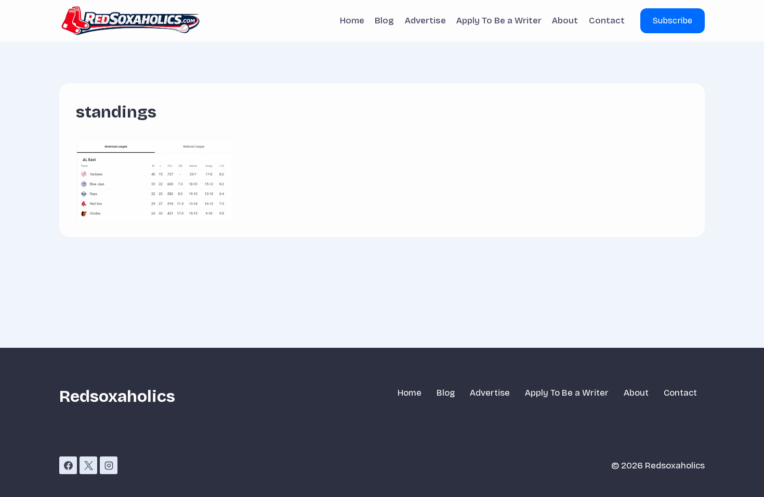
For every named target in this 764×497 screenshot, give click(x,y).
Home (352, 20)
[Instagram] (108, 465)
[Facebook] (68, 465)
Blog (384, 20)
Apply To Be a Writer (499, 20)
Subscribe (672, 20)
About (565, 20)
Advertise (425, 20)
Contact (607, 20)
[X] (88, 465)
